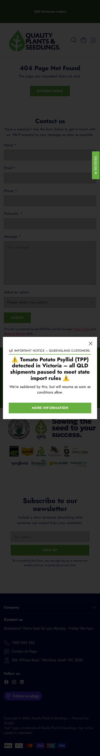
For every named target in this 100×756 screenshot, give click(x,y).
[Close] (90, 343)
